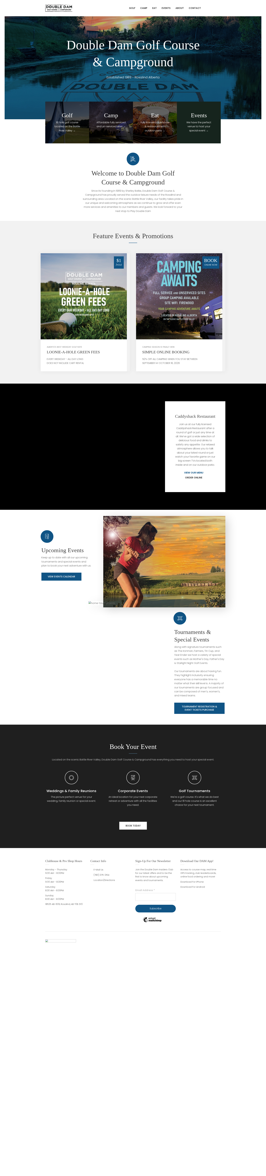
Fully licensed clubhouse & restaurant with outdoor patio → (155, 126)
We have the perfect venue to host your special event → (198, 126)
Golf (132, 8)
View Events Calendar (61, 576)
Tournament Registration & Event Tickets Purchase (199, 708)
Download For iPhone (192, 881)
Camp (143, 8)
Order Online (194, 477)
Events (166, 8)
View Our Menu (194, 472)
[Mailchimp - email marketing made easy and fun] (152, 921)
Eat (154, 8)
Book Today (133, 825)
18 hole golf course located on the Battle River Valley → (67, 126)
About (179, 8)
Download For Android (192, 886)
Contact (195, 8)
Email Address (145, 890)
